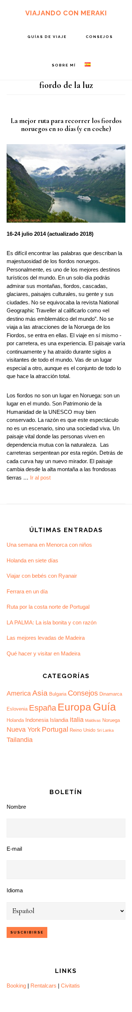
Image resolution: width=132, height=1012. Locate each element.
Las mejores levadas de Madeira (46, 638)
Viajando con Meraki (66, 13)
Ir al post (40, 477)
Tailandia (20, 739)
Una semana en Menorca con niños (49, 545)
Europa (74, 707)
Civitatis (70, 985)
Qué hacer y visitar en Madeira (43, 653)
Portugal (55, 729)
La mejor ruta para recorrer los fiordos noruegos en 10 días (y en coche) (66, 124)
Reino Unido (82, 730)
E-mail (14, 849)
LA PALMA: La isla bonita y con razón (51, 622)
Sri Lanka (105, 730)
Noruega (111, 720)
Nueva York (23, 729)
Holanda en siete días (32, 560)
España (42, 707)
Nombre (16, 807)
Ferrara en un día (27, 591)
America (19, 693)
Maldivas (93, 720)
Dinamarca (110, 694)
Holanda (15, 720)
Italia (77, 719)
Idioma (15, 890)
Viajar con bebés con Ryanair (42, 576)
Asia (40, 693)
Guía (104, 707)
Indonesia (36, 720)
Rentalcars (43, 985)
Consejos (83, 693)
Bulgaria (57, 694)
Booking (16, 985)
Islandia (59, 720)
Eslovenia (17, 709)
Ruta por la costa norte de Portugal (48, 607)
